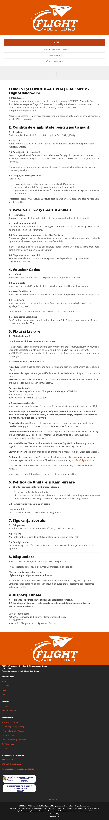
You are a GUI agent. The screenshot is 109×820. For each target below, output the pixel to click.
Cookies (5, 748)
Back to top (54, 800)
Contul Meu (6, 686)
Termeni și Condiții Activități (13, 727)
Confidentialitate (8, 744)
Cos (3, 694)
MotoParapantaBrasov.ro (57, 811)
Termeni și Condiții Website (13, 731)
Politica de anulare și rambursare (14, 740)
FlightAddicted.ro (23, 811)
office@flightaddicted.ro (54, 55)
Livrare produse (8, 735)
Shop (4, 681)
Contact (5, 706)
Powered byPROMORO (54, 815)
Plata (4, 690)
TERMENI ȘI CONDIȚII (10, 722)
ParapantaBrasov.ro (39, 811)
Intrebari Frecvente (9, 711)
